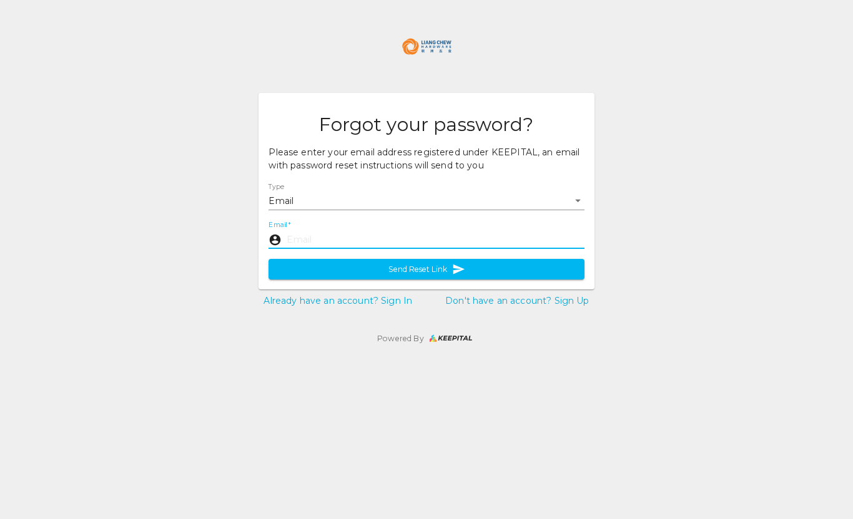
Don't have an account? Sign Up (517, 300)
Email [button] (281, 200)
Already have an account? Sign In (338, 300)
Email (279, 224)
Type (277, 186)
